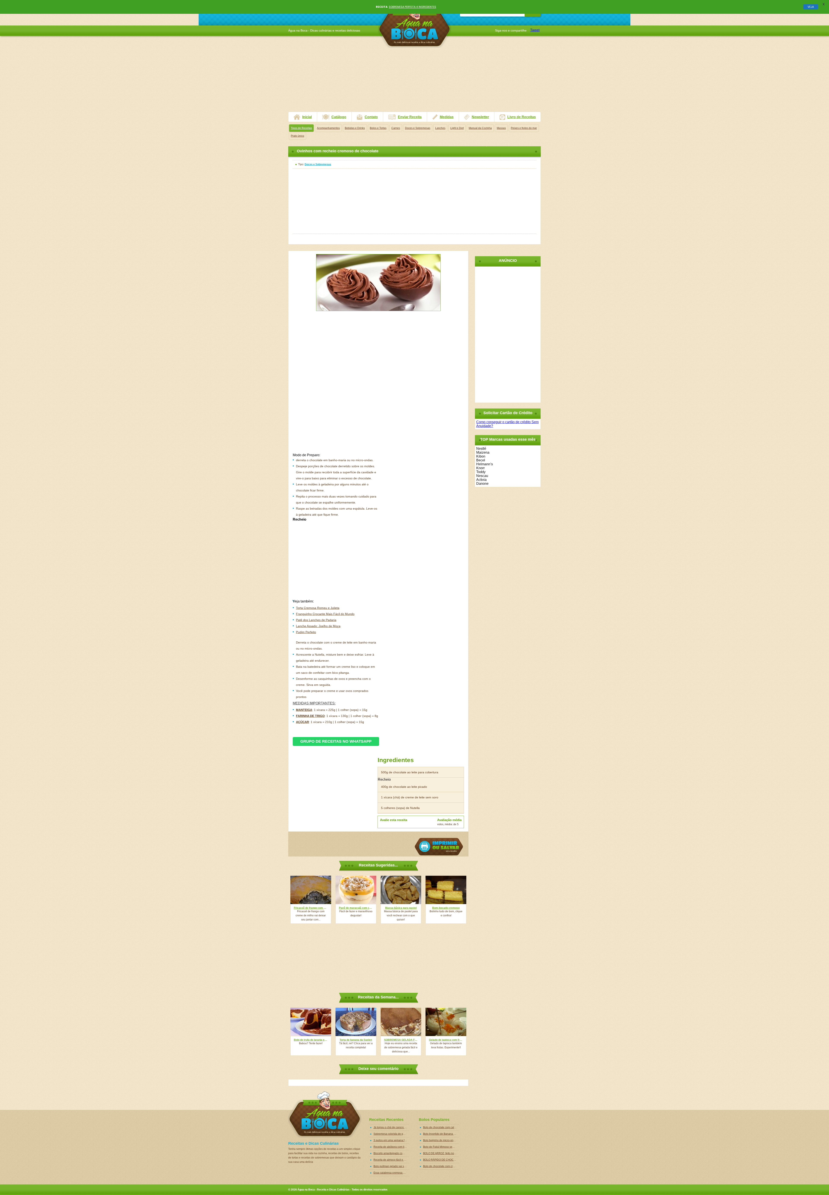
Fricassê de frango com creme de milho (311, 907)
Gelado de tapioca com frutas (446, 1039)
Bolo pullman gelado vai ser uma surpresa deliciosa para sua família (391, 1166)
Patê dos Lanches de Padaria (316, 620)
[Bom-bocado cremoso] (446, 890)
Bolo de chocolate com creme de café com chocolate (441, 1166)
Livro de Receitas (521, 117)
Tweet (534, 30)
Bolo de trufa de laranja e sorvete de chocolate (311, 1039)
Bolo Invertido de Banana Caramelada (441, 1133)
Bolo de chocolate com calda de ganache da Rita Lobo (441, 1127)
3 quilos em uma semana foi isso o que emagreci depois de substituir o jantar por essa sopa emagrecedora (391, 1140)
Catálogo (338, 117)
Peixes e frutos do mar (524, 128)
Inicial (307, 117)
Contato (371, 117)
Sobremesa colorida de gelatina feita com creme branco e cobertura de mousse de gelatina (391, 1133)
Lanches (440, 128)
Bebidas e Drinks (355, 128)
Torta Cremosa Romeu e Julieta (317, 608)
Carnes (395, 128)
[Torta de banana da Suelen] (355, 1022)
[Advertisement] (414, 81)
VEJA (811, 7)
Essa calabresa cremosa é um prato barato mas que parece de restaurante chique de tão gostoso (391, 1172)
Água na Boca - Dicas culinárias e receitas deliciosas (414, 25)
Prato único (297, 135)
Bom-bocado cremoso (446, 907)
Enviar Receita (410, 117)
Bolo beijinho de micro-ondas (440, 1140)
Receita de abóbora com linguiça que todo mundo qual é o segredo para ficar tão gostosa (391, 1146)
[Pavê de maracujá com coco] (355, 890)
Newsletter (480, 117)
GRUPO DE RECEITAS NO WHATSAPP (336, 741)
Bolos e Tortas (378, 128)
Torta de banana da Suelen (356, 1039)
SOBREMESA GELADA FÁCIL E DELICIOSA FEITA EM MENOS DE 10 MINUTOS (401, 1039)
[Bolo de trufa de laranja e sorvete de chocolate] (310, 1022)
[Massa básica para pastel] (401, 890)
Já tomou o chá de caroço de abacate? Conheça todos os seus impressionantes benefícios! (391, 1127)
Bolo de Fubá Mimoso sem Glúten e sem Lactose (441, 1146)
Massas (501, 128)
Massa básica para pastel (401, 907)
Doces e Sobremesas (417, 128)
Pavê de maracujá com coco (356, 907)
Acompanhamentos (328, 128)
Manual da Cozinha (480, 128)
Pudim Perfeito (306, 632)
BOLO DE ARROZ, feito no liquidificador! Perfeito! (441, 1153)
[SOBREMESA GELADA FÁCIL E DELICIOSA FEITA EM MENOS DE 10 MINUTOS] (401, 1022)
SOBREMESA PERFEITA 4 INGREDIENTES (412, 7)
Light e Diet (457, 128)
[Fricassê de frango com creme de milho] (310, 890)
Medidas (447, 117)
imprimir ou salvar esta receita (439, 846)
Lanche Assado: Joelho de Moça (318, 626)
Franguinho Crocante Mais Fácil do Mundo (325, 614)
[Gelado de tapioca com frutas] (446, 1022)
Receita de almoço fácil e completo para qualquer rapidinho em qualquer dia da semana (391, 1159)
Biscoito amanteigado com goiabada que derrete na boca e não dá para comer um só (391, 1153)
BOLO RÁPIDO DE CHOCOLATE (441, 1159)
